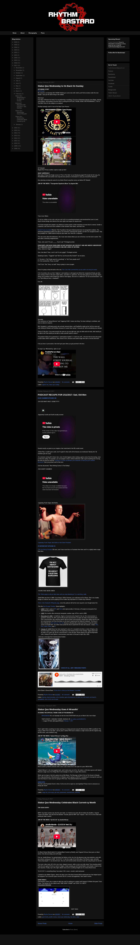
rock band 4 (92, 697)
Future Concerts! (113, 42)
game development (70, 697)
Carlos (45, 626)
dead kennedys (51, 697)
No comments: (66, 382)
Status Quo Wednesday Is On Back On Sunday (60, 86)
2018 (16, 63)
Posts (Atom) (74, 929)
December (19, 67)
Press (43, 33)
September (19, 75)
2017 (16, 65)
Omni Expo (41, 91)
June (17, 83)
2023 (16, 50)
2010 (16, 143)
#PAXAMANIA (46, 715)
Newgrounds (112, 90)
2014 (16, 133)
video (77, 917)
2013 (16, 135)
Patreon (110, 71)
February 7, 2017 (68, 721)
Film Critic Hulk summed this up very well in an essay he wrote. (79, 269)
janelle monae (53, 917)
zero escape (54, 699)
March (18, 91)
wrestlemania (70, 792)
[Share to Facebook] (82, 382)
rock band (86, 697)
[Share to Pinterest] (84, 382)
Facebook (111, 83)
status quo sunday (54, 384)
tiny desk (73, 917)
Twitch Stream (112, 93)
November (19, 70)
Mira (97, 624)
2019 (16, 60)
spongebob (41, 699)
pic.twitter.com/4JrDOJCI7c (78, 719)
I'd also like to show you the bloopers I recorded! (67, 690)
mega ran (44, 792)
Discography (33, 33)
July (17, 80)
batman (44, 697)
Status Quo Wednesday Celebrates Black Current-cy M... (21, 119)
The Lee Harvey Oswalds (45, 549)
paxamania (63, 792)
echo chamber (60, 697)
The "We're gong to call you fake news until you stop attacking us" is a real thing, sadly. (62, 594)
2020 (16, 57)
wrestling (77, 792)
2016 (16, 128)
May (17, 86)
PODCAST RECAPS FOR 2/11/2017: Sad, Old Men (62, 395)
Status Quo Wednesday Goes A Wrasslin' (58, 709)
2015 (16, 130)
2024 (16, 47)
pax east (57, 792)
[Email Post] (73, 382)
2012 (16, 138)
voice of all (48, 699)
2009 (16, 146)
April (17, 88)
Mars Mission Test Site (57, 623)
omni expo (51, 792)
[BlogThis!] (78, 382)
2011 (15, 140)
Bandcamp (111, 74)
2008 (16, 148)
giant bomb (45, 917)
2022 (16, 52)
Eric (42, 626)
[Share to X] (80, 382)
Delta (60, 609)
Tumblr (110, 86)
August (18, 78)
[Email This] (76, 382)
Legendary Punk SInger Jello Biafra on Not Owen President (54, 542)
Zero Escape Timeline (49, 606)
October (18, 73)
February (19, 93)
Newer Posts (42, 923)
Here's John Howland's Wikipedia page (48, 603)
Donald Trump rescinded (44, 230)
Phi (56, 609)
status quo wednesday (63, 917)
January (18, 124)
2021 (16, 55)
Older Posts (98, 923)
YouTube (111, 80)
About (22, 33)
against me (45, 384)
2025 (16, 44)
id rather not (79, 697)
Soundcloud (111, 77)
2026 (16, 42)
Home (14, 33)
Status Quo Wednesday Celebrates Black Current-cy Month (67, 802)
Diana (49, 626)
